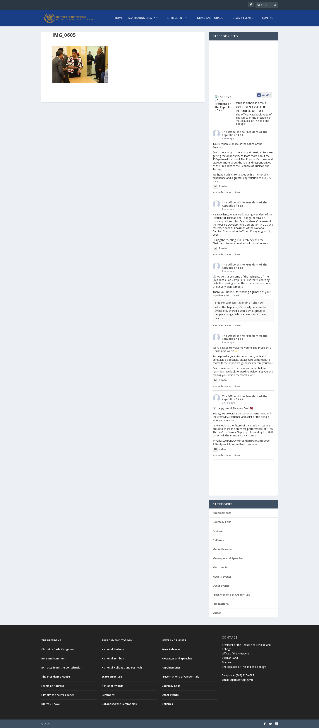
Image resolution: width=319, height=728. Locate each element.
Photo (223, 186)
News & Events (242, 18)
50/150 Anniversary (141, 18)
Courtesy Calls (222, 522)
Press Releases (171, 649)
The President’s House (55, 676)
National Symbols (113, 658)
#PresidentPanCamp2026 (253, 440)
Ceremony (108, 695)
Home (119, 18)
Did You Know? (50, 704)
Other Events (221, 585)
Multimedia (220, 567)
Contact (268, 18)
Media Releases (222, 549)
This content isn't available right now (239, 302)
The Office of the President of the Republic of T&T (244, 133)
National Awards (112, 686)
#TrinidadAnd (236, 444)
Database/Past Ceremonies (119, 704)
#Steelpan (219, 444)
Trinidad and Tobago (208, 18)
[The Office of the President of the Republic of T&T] (224, 104)
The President (174, 18)
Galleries (218, 540)
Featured (218, 531)
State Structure (112, 676)
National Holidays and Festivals (122, 667)
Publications (221, 603)
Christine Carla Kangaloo (57, 649)
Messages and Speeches (228, 558)
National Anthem (113, 649)
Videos (217, 613)
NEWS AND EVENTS (174, 640)
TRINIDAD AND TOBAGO (117, 640)
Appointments (222, 513)
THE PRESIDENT (51, 640)
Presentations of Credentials (231, 594)
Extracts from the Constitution (61, 667)
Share (237, 192)
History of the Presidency (57, 695)
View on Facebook (222, 192)
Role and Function (53, 658)
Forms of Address (52, 686)
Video (222, 449)
